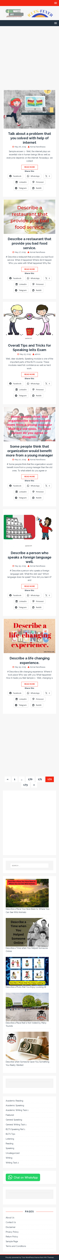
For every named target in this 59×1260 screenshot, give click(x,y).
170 (30, 779)
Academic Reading (14, 1101)
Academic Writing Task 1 (17, 1110)
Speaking (10, 1148)
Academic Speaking (15, 1105)
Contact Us (11, 1222)
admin (37, 354)
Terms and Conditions (16, 1246)
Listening (10, 1139)
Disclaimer (10, 1227)
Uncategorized (12, 1153)
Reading (9, 1143)
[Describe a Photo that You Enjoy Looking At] (27, 971)
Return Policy (12, 1236)
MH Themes (49, 1257)
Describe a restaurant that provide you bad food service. (29, 243)
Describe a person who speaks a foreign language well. (29, 557)
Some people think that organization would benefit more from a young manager (29, 450)
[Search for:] (29, 865)
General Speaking (14, 1120)
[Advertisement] (29, 59)
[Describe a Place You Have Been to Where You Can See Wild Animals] (27, 893)
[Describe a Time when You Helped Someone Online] (27, 932)
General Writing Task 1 (16, 1124)
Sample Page (12, 1241)
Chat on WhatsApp (26, 1177)
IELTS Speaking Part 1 (15, 1129)
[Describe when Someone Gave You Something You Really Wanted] (27, 1046)
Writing (9, 1158)
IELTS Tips (10, 1134)
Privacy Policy (12, 1232)
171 (40, 779)
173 (25, 784)
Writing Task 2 (12, 1163)
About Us (10, 1217)
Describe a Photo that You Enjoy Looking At (26, 987)
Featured (10, 1115)
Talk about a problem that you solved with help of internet (29, 138)
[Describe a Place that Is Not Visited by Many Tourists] (27, 1007)
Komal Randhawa (37, 147)
